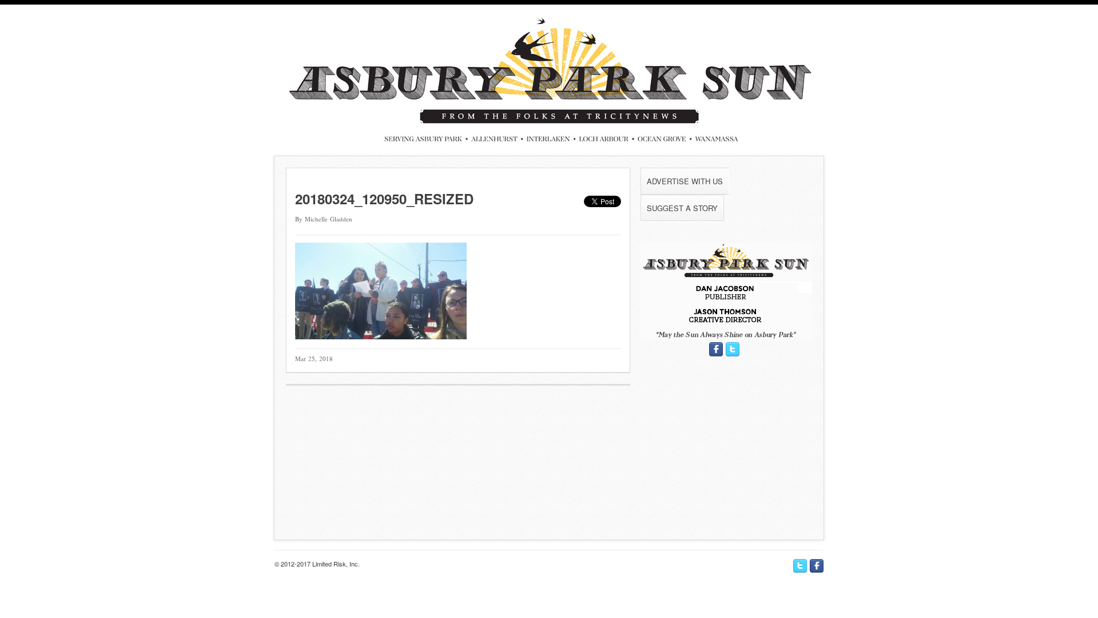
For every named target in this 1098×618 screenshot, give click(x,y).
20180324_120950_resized (384, 198)
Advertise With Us (685, 181)
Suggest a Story (682, 208)
